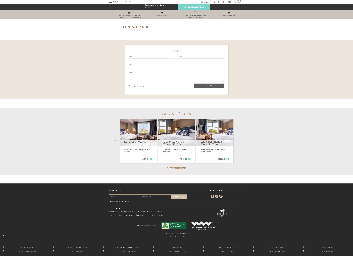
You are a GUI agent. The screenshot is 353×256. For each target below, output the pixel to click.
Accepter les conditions (138, 86)
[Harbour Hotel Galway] (226, 251)
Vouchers (207, 2)
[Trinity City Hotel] (326, 247)
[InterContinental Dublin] (26, 247)
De (126, 2)
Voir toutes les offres (176, 168)
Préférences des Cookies (157, 215)
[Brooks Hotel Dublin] (276, 247)
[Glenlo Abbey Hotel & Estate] (176, 251)
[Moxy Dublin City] (76, 251)
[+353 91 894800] (214, 2)
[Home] (235, 2)
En (122, 2)
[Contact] (223, 2)
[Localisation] (219, 2)
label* (131, 57)
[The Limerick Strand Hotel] (276, 251)
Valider (209, 86)
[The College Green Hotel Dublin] (76, 247)
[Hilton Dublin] (176, 247)
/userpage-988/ (142, 215)
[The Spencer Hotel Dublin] (26, 251)
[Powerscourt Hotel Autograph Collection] (126, 247)
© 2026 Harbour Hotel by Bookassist (176, 233)
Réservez (147, 159)
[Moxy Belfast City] (326, 251)
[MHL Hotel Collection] (176, 239)
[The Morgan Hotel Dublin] (226, 247)
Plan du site (112, 215)
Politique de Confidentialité (127, 215)
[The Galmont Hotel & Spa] (126, 251)
